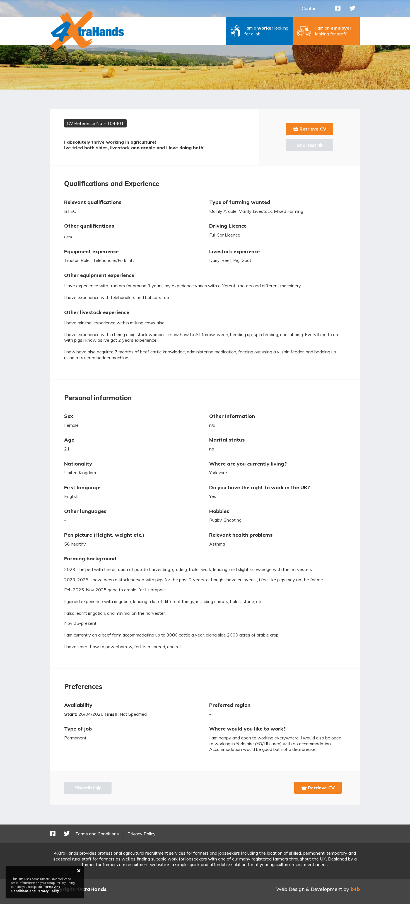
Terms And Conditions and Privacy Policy (36, 889)
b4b (355, 889)
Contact (310, 8)
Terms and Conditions (97, 833)
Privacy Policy (141, 833)
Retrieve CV (312, 129)
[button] (259, 31)
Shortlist (307, 145)
